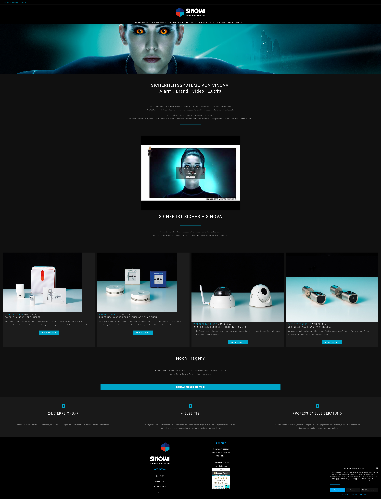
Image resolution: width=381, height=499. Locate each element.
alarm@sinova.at (21, 2)
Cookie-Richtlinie (345, 495)
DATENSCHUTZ (355, 495)
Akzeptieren (337, 490)
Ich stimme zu (190, 177)
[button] (377, 468)
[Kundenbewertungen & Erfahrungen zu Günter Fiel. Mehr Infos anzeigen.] (221, 469)
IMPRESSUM (363, 495)
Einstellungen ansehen (369, 490)
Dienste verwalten (335, 484)
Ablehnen (353, 490)
